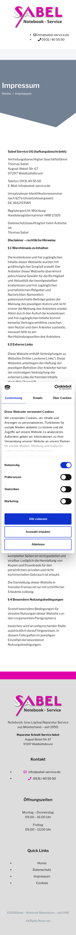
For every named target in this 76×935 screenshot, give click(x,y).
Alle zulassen (38, 518)
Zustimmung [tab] (13, 398)
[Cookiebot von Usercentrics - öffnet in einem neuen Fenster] (55, 387)
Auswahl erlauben (38, 531)
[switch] (66, 477)
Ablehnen (38, 544)
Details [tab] (37, 398)
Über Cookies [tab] (62, 398)
